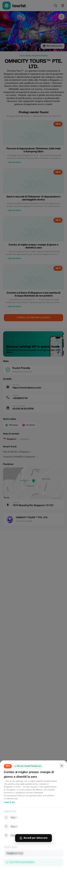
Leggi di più (9, 802)
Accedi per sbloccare (36, 838)
